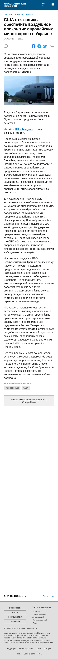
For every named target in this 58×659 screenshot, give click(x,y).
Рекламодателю (26, 649)
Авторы (47, 649)
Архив (38, 649)
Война (29, 14)
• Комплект (36, 611)
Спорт (15, 612)
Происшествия (15, 617)
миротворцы (12, 388)
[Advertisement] (29, 440)
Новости (19, 14)
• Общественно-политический (39, 616)
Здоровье (15, 621)
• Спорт (35, 623)
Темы (18, 654)
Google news (29, 654)
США (25, 388)
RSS (40, 654)
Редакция (11, 649)
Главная (8, 14)
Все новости (48, 596)
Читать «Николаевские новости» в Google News (29, 400)
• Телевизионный (39, 620)
